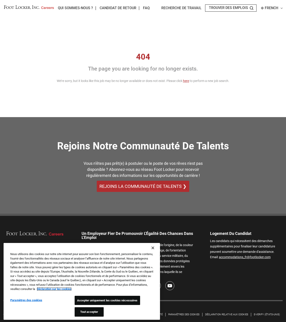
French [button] (271, 8)
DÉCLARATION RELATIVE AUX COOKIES (226, 314)
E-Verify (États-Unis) (267, 314)
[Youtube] (169, 285)
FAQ (146, 8)
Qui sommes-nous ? (75, 8)
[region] (82, 281)
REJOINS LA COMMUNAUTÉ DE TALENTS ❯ (143, 186)
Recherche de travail (181, 8)
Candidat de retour (118, 8)
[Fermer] (153, 248)
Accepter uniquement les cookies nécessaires (107, 300)
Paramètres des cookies (184, 314)
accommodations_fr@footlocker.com (245, 257)
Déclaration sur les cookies (54, 289)
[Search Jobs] (251, 8)
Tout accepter (89, 311)
